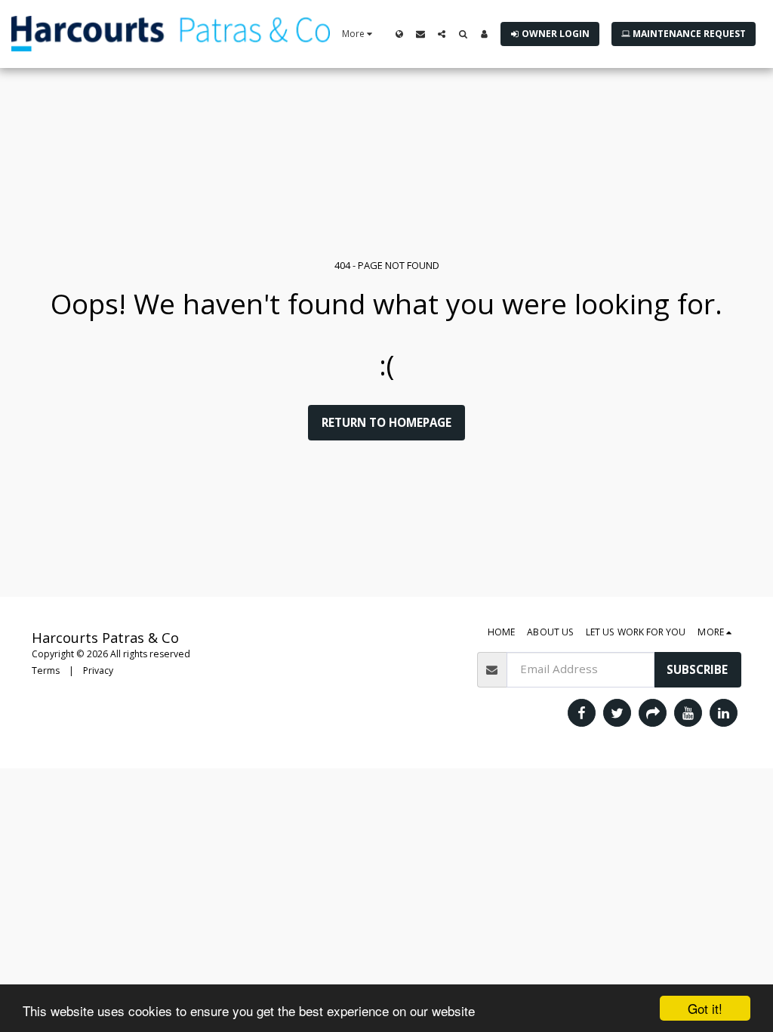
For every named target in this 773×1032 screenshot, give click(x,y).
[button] (420, 34)
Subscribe (697, 669)
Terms (46, 670)
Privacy (98, 670)
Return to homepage (386, 422)
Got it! (705, 1008)
